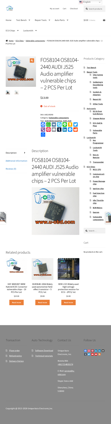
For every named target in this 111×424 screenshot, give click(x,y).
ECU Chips (10, 30)
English (87, 2)
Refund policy (15, 355)
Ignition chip (98, 188)
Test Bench (21, 20)
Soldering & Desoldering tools (98, 85)
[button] (32, 60)
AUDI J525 (67, 121)
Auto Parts (60, 20)
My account (54, 8)
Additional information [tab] (16, 160)
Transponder (98, 162)
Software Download (44, 350)
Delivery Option (16, 361)
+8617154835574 (65, 364)
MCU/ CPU (97, 169)
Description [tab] (11, 152)
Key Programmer (98, 141)
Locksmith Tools (97, 149)
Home (8, 20)
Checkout (74, 8)
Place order (14, 350)
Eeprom (96, 212)
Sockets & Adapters (97, 93)
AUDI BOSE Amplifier (53, 121)
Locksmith (28, 30)
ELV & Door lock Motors (98, 112)
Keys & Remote (96, 156)
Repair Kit (97, 99)
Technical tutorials (44, 355)
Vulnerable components (35, 40)
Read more (16, 302)
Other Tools (98, 104)
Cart (64, 8)
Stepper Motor (99, 118)
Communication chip (98, 175)
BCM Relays (97, 207)
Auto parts (91, 108)
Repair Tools (41, 20)
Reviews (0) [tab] (11, 168)
